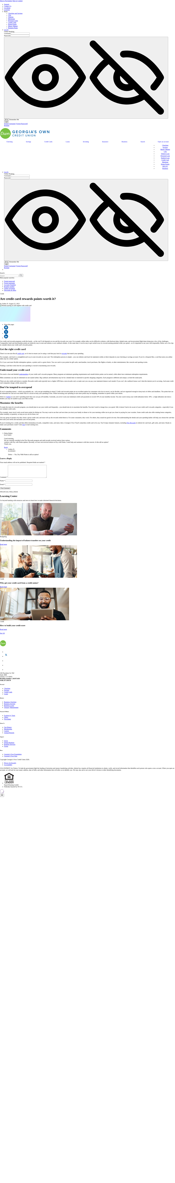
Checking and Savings (15, 13)
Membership (8, 729)
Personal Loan (165, 156)
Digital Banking (9, 743)
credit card (20, 353)
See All (2, 633)
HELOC (165, 166)
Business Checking (10, 702)
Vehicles (10, 17)
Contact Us (7, 6)
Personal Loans (13, 21)
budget (8, 397)
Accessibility (8, 765)
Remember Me (14, 119)
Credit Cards (12, 22)
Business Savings (9, 704)
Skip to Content (17, 1)
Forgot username (9, 283)
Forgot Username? (10, 124)
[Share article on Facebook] (6, 329)
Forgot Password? (22, 124)
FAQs (6, 741)
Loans (6, 694)
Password (7, 35)
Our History (8, 727)
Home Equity (12, 24)
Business (165, 168)
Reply (6, 447)
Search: (2, 273)
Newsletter (7, 719)
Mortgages (11, 19)
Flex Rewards (131, 423)
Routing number (9, 287)
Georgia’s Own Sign (10, 756)
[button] (21, 275)
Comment (3, 477)
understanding (23, 374)
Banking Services (9, 744)
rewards (64, 353)
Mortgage (165, 162)
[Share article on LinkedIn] (6, 338)
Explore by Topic (9, 715)
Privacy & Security (10, 763)
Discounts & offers (10, 290)
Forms (6, 746)
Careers (6, 731)
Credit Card (165, 160)
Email (2, 484)
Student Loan (165, 158)
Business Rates (13, 28)
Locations (7, 8)
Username (7, 33)
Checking (165, 145)
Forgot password (9, 281)
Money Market (13, 26)
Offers (6, 717)
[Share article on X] (6, 333)
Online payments (9, 288)
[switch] (6, 120)
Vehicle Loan (165, 154)
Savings (165, 147)
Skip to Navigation (6, 1)
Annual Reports (9, 733)
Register (6, 125)
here (23, 425)
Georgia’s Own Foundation (13, 754)
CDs (9, 15)
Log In (6, 30)
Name (2, 481)
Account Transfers (10, 285)
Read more (3, 544)
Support (6, 4)
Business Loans (9, 706)
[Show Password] (86, 78)
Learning (7, 10)
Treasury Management (11, 707)
